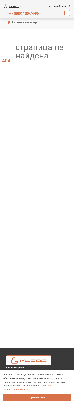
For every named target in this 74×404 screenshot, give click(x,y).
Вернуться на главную (25, 22)
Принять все (37, 397)
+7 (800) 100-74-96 (24, 13)
